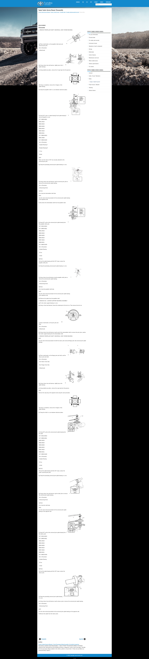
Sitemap (95, 2)
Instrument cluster (93, 43)
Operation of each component (95, 46)
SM (87, 2)
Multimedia (91, 52)
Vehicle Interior (92, 90)
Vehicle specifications (94, 63)
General (90, 73)
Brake (90, 78)
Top (91, 2)
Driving (90, 49)
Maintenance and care (94, 57)
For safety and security (94, 40)
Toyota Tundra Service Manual (44, 12)
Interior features (92, 55)
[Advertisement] (62, 18)
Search (101, 2)
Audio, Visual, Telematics (94, 76)
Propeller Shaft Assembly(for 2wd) (72, 12)
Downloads (108, 2)
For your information (93, 34)
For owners (91, 66)
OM (83, 2)
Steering (91, 87)
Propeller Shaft (62, 12)
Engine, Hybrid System (55, 12)
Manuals (78, 2)
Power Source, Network (94, 84)
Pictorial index (92, 37)
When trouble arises (93, 60)
